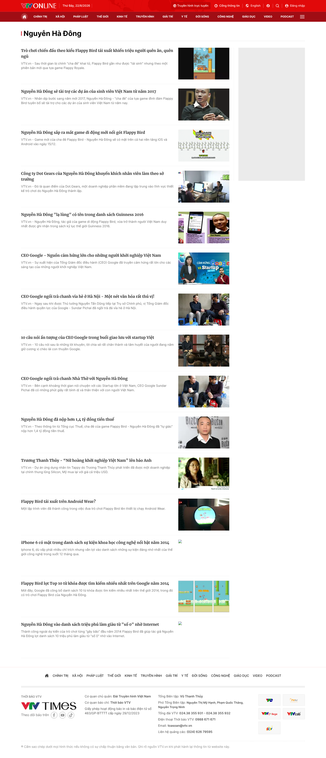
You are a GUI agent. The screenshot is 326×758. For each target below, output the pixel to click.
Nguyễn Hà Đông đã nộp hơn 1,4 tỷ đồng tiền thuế (67, 419)
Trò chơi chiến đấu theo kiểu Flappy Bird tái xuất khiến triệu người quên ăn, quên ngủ (97, 53)
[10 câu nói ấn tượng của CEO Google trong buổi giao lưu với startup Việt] (203, 351)
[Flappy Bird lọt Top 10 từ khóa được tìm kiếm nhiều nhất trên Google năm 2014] (203, 596)
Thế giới (102, 16)
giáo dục (248, 16)
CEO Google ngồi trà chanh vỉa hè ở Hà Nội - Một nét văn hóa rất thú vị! (87, 296)
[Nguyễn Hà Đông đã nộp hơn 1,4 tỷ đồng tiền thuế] (203, 432)
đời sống (202, 16)
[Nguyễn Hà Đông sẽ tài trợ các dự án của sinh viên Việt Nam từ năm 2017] (203, 104)
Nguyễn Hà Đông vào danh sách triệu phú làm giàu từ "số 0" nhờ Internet (90, 624)
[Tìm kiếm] (279, 6)
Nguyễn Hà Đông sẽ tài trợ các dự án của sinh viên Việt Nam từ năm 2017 (88, 91)
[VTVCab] (294, 713)
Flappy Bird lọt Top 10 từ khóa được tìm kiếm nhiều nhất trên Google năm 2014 (95, 583)
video (268, 16)
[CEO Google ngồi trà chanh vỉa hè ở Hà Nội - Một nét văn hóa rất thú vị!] (203, 310)
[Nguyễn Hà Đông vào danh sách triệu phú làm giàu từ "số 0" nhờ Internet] (203, 637)
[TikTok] (71, 715)
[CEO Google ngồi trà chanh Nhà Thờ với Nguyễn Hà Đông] (203, 392)
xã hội (60, 16)
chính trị (40, 16)
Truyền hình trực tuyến (192, 6)
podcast (287, 16)
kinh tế (122, 16)
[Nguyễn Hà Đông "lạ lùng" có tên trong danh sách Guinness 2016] (203, 228)
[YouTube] (62, 715)
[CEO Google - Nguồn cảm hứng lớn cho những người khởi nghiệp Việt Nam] (203, 268)
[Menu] (302, 17)
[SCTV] (269, 728)
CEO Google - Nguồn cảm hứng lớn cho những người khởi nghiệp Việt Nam (91, 255)
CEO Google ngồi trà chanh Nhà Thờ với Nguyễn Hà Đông (74, 378)
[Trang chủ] (24, 16)
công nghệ (226, 16)
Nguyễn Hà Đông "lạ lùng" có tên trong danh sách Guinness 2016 (82, 214)
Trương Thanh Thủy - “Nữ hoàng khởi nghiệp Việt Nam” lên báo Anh (86, 460)
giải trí (168, 16)
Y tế (184, 16)
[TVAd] (294, 700)
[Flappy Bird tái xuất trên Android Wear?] (203, 515)
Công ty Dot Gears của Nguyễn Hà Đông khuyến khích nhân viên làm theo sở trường (92, 176)
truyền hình (145, 16)
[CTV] (269, 713)
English (256, 6)
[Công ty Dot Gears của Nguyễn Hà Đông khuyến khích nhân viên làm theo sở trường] (203, 187)
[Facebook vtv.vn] (269, 6)
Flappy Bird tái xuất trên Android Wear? (58, 501)
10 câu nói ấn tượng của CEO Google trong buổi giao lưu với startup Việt (87, 337)
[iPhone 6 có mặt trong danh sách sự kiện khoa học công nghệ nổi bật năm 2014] (203, 556)
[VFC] (269, 700)
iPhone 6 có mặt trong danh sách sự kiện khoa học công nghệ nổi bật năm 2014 (95, 542)
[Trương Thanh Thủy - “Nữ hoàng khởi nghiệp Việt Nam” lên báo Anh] (203, 474)
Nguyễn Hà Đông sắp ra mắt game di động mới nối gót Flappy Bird (83, 132)
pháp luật (80, 16)
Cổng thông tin (229, 6)
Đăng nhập (297, 6)
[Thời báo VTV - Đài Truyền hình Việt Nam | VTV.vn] (38, 5)
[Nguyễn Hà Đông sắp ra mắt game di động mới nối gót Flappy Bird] (203, 146)
